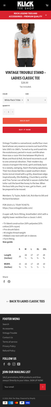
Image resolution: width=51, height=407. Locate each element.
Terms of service (10, 341)
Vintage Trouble (10, 333)
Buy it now (25, 130)
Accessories (8, 328)
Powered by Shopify (27, 398)
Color (5, 94)
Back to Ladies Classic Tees (27, 301)
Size (27, 94)
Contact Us (8, 337)
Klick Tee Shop (14, 398)
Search (6, 324)
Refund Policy (9, 350)
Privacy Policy (9, 346)
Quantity (6, 106)
